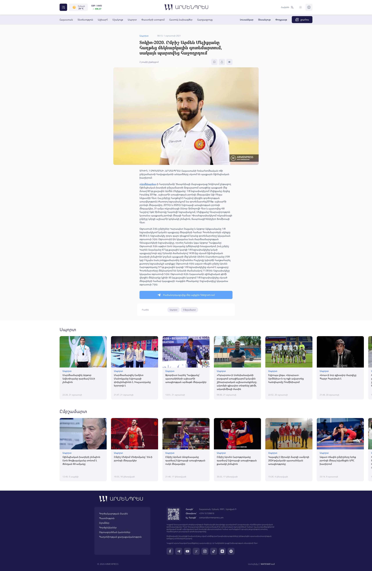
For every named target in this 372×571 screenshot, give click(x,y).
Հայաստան (66, 19)
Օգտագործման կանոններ (114, 532)
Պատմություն (107, 518)
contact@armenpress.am (211, 517)
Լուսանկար (246, 19)
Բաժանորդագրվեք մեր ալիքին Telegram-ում (189, 295)
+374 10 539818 (206, 513)
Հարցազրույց (205, 19)
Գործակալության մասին (113, 513)
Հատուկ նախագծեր (181, 19)
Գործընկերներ (108, 527)
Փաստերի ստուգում (153, 19)
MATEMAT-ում (268, 564)
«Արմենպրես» (148, 184)
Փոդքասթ (281, 19)
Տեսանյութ (264, 19)
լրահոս (305, 19)
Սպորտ (132, 19)
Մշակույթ (117, 19)
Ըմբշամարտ (189, 309)
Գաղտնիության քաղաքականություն (120, 536)
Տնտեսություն (85, 19)
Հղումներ (104, 522)
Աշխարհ (103, 19)
